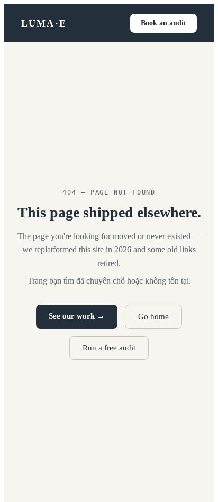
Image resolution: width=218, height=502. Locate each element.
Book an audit (163, 23)
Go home (153, 316)
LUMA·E (44, 23)
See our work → (77, 316)
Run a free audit (109, 348)
